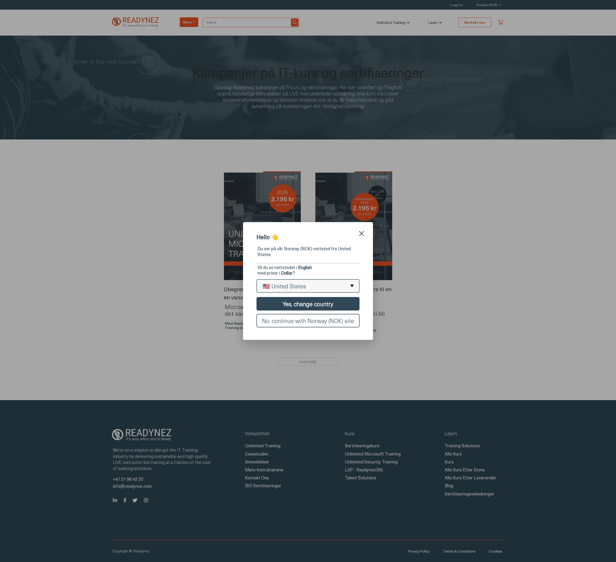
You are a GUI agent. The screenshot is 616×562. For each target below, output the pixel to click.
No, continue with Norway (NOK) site (308, 320)
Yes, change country (308, 303)
